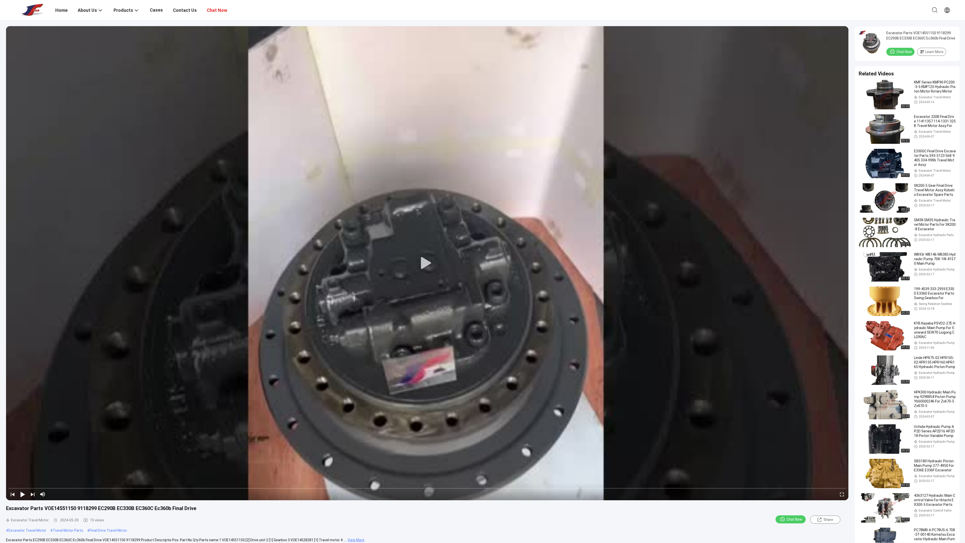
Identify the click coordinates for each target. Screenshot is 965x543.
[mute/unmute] (43, 494)
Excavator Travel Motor (27, 530)
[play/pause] (23, 494)
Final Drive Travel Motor (108, 530)
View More (356, 540)
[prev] (13, 494)
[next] (33, 494)
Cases (156, 10)
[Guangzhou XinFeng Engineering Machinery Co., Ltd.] (31, 10)
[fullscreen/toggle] (842, 494)
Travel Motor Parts (68, 530)
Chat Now (794, 519)
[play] (427, 263)
